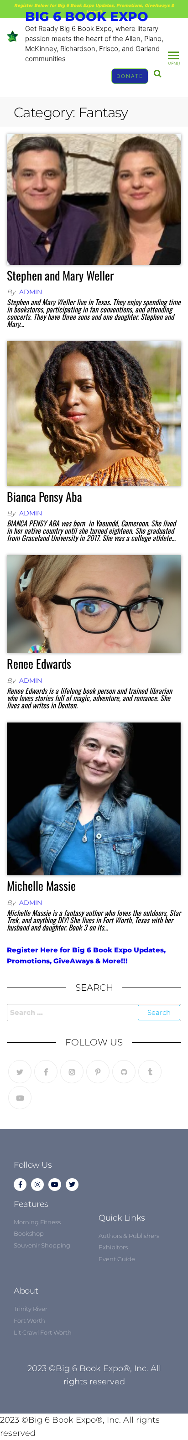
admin (30, 292)
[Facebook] (45, 1071)
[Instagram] (72, 1071)
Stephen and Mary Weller (60, 275)
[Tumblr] (150, 1071)
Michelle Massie (41, 885)
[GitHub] (124, 1071)
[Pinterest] (98, 1071)
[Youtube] (19, 1097)
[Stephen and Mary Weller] (94, 199)
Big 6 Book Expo (86, 16)
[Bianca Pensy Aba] (94, 413)
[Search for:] (94, 1012)
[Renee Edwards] (94, 603)
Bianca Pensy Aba (44, 496)
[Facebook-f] (20, 1184)
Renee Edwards (39, 663)
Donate (129, 76)
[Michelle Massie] (94, 798)
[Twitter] (19, 1071)
